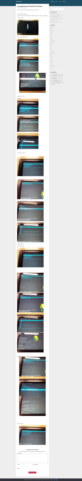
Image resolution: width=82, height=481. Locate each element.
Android (51, 28)
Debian (51, 35)
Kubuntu (62, 76)
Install (58, 76)
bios (52, 75)
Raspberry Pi (52, 51)
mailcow (58, 78)
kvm (50, 78)
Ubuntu (61, 82)
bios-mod (54, 75)
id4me (56, 76)
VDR (53, 84)
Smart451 (53, 82)
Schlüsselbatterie (61, 81)
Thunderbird (52, 60)
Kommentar (19, 453)
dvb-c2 (51, 76)
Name (18, 464)
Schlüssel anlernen (57, 81)
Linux (60, 1)
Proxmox (56, 80)
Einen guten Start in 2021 (54, 20)
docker (60, 75)
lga (51, 78)
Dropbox (62, 75)
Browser (51, 32)
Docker (51, 37)
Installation (60, 76)
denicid (58, 75)
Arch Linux (51, 30)
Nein (57, 479)
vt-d (54, 84)
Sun (50, 58)
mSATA (62, 78)
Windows (51, 67)
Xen (51, 69)
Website (18, 468)
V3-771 (62, 82)
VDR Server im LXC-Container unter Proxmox (56, 18)
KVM (51, 44)
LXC (56, 78)
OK (54, 479)
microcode (60, 78)
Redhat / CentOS (52, 53)
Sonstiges (51, 56)
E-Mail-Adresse (35, 464)
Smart (51, 82)
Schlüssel (54, 81)
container (56, 75)
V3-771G (51, 84)
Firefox (51, 39)
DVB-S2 (54, 76)
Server (57, 1)
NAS (51, 49)
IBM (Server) (52, 42)
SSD (54, 82)
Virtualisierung (52, 65)
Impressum (64, 1)
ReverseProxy (51, 81)
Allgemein (52, 1)
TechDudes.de (19, 1)
